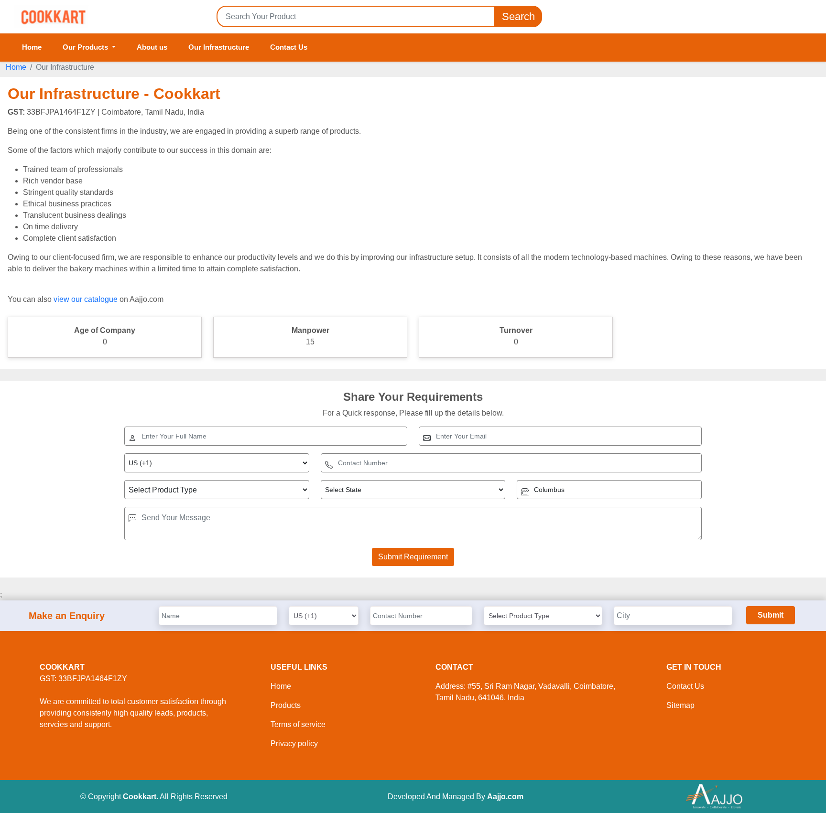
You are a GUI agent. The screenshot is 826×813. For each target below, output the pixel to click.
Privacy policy (294, 743)
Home (32, 47)
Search (518, 16)
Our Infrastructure (218, 47)
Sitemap (680, 705)
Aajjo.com (505, 796)
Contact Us (288, 47)
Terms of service (298, 724)
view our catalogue (86, 299)
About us (152, 47)
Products (286, 705)
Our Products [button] (86, 47)
